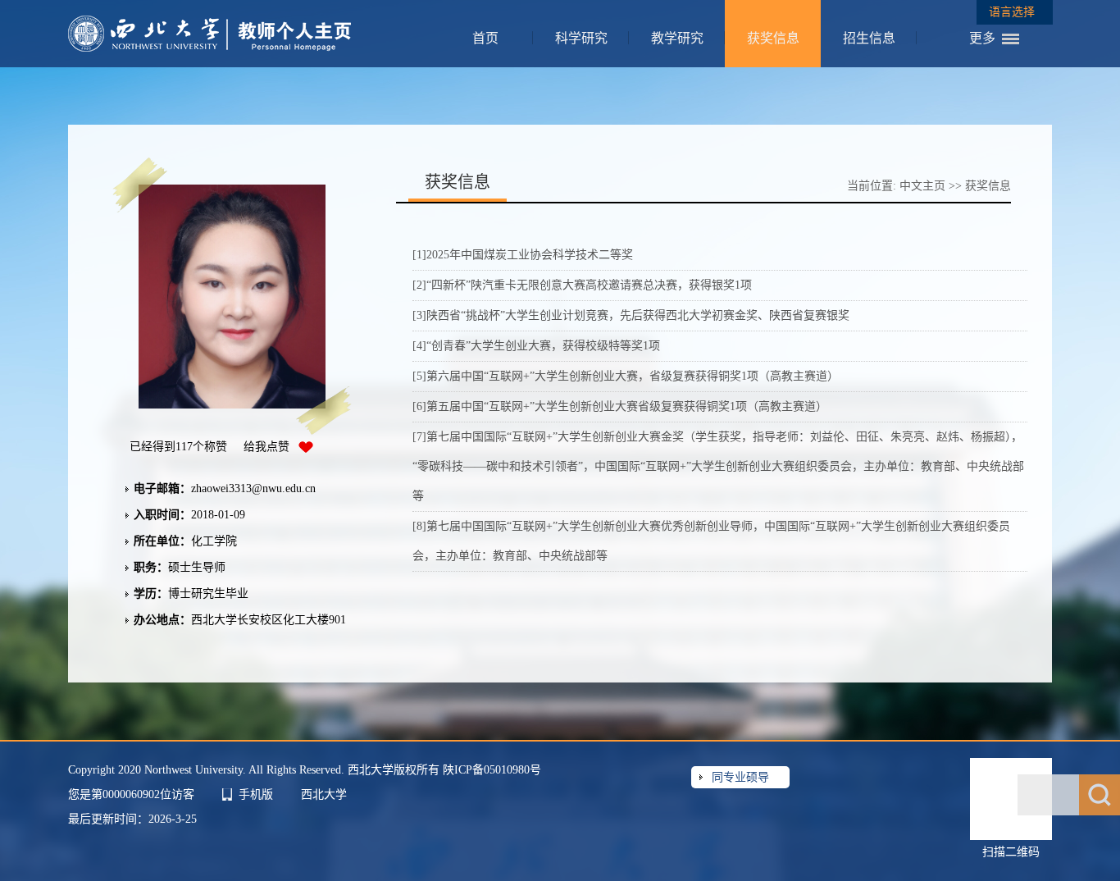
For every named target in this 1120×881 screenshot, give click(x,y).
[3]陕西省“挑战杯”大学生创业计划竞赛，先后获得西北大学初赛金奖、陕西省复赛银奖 (630, 315)
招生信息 (869, 38)
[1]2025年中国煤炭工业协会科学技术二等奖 (522, 255)
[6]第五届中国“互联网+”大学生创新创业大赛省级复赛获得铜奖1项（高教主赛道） (619, 406)
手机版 (256, 794)
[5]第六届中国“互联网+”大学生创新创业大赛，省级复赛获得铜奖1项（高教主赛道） (625, 376)
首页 (485, 38)
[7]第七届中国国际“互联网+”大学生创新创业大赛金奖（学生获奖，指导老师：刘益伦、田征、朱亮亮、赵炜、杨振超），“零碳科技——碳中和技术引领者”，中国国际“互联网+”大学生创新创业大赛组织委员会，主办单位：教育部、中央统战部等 (718, 466)
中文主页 (922, 186)
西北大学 (324, 794)
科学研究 (581, 38)
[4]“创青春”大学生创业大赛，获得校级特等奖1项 (536, 346)
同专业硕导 (740, 777)
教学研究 (677, 38)
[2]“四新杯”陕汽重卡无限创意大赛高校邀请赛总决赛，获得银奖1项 (582, 285)
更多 (982, 38)
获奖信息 (773, 38)
